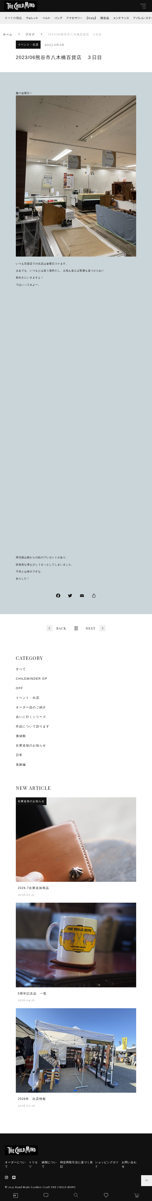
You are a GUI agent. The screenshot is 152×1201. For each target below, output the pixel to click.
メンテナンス (121, 18)
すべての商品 (13, 18)
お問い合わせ (129, 1164)
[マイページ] (15, 1195)
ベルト (46, 18)
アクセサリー (74, 18)
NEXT (91, 628)
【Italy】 (91, 18)
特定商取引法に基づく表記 (76, 1164)
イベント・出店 (28, 44)
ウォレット (32, 18)
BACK (61, 628)
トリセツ (33, 1164)
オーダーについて (15, 1164)
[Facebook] (58, 596)
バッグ (58, 18)
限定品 (104, 18)
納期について (49, 1164)
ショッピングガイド (107, 1164)
